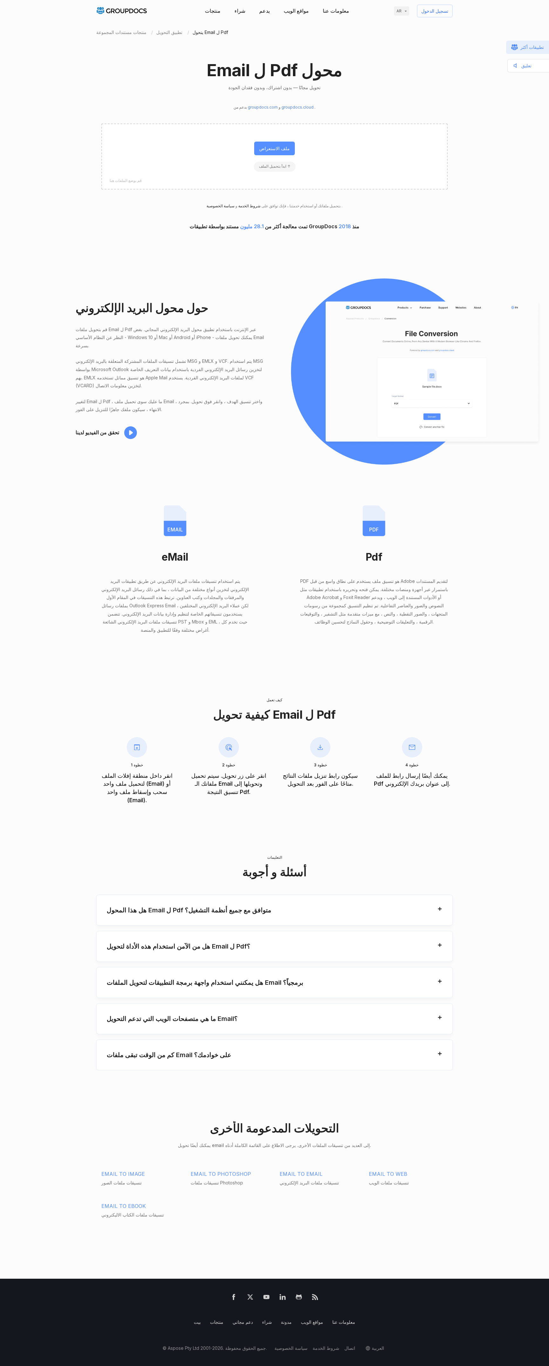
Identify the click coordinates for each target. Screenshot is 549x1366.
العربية (378, 1348)
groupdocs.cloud (298, 107)
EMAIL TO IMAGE (123, 1174)
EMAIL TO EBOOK (123, 1206)
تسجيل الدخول (434, 11)
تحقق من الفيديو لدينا (97, 432)
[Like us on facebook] (234, 1298)
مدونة (286, 1322)
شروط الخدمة (249, 205)
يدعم (264, 11)
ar (399, 11)
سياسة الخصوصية (291, 1348)
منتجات (212, 11)
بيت (197, 1322)
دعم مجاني (243, 1322)
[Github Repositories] (299, 1298)
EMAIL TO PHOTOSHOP (221, 1174)
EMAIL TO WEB (388, 1174)
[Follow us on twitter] (250, 1298)
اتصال (349, 1348)
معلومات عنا (336, 11)
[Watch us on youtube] (266, 1298)
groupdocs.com (263, 107)
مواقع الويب (296, 11)
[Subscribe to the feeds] (315, 1298)
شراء (239, 11)
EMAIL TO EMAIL (301, 1174)
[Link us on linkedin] (283, 1298)
